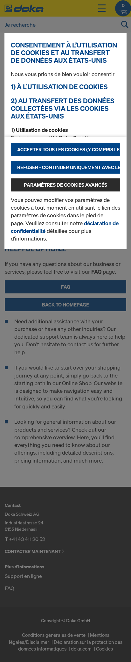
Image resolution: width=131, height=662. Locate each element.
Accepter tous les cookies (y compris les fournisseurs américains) (68, 149)
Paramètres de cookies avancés (65, 185)
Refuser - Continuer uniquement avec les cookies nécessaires (68, 167)
